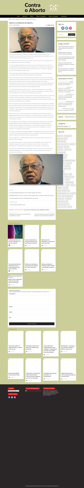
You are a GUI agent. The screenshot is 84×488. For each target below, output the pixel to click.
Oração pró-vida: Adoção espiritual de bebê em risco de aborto (65, 83)
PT (59, 196)
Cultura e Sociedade (53, 16)
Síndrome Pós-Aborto (63, 204)
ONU (73, 185)
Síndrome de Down (63, 201)
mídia (67, 185)
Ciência (31, 16)
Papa (59, 187)
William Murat (50, 25)
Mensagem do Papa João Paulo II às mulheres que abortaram (32, 347)
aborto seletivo (61, 141)
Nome (11, 306)
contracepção (61, 152)
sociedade (68, 198)
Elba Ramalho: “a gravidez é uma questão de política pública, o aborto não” (68, 347)
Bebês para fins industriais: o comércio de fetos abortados (48, 241)
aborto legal (67, 135)
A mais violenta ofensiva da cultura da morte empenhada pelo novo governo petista (66, 58)
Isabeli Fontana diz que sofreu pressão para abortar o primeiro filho (68, 375)
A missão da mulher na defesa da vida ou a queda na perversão (15, 347)
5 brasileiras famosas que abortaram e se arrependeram (50, 375)
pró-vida (72, 193)
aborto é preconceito (63, 144)
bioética (66, 146)
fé (70, 174)
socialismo (60, 198)
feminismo (67, 168)
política (65, 187)
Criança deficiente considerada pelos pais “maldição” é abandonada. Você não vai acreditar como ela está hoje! (50, 349)
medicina (47, 209)
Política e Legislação (41, 16)
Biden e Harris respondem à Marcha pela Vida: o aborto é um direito (15, 281)
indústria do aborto (35, 209)
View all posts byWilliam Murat (17, 204)
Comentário (12, 293)
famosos (67, 166)
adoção (72, 144)
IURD (67, 179)
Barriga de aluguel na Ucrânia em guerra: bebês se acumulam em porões (48, 266)
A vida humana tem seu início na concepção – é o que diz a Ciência (14, 241)
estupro (68, 163)
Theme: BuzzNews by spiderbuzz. (50, 486)
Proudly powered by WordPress (33, 486)
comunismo (67, 149)
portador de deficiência (63, 190)
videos (69, 206)
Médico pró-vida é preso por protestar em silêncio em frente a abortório (31, 266)
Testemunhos (64, 16)
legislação (42, 209)
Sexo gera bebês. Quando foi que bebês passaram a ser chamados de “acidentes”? (44, 214)
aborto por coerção (62, 138)
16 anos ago (16, 25)
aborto (28, 209)
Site (10, 317)
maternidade (69, 182)
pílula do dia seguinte (67, 196)
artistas (60, 146)
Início (18, 16)
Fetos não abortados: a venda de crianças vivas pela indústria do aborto (31, 241)
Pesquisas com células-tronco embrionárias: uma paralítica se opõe (20, 214)
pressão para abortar (63, 193)
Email (10, 312)
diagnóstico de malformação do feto (66, 160)
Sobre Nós (24, 16)
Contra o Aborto (18, 209)
